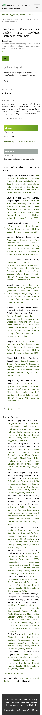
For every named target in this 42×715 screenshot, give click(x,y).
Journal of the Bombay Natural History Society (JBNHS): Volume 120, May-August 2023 (23, 545)
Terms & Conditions (29, 710)
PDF (5, 59)
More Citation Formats (13, 118)
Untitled (7, 81)
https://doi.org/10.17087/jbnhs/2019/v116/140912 (21, 142)
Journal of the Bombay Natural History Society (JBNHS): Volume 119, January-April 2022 (23, 588)
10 (18, 673)
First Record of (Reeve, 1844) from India (23, 344)
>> (19, 409)
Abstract (8, 128)
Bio (3, 51)
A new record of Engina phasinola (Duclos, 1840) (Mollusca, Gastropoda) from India (21, 73)
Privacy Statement (12, 710)
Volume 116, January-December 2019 (17, 15)
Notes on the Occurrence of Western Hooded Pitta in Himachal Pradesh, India (23, 657)
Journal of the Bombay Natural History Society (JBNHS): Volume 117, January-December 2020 (23, 215)
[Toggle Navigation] (37, 6)
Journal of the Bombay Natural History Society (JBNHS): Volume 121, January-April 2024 (23, 438)
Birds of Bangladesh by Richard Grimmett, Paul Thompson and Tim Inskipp (23, 579)
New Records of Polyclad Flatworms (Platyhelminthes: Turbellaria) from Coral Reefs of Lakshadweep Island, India (23, 181)
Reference (9, 151)
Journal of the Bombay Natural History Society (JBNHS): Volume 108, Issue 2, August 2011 (23, 190)
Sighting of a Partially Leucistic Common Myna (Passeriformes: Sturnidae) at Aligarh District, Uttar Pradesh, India (23, 455)
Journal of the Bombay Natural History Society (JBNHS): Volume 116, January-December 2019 (23, 229)
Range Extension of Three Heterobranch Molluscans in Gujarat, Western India (23, 364)
